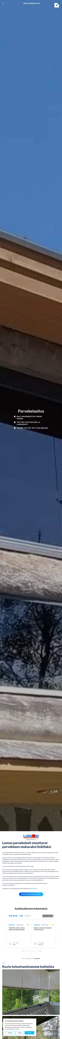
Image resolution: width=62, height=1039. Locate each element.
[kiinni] (34, 1020)
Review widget (26, 958)
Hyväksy (29, 1032)
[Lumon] (31, 837)
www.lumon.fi (33, 888)
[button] (3, 3)
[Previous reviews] (4, 936)
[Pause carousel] (31, 953)
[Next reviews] (57, 936)
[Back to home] (31, 3)
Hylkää (19, 1032)
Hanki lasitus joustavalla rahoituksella (31, 894)
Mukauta (10, 1032)
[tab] (21, 951)
